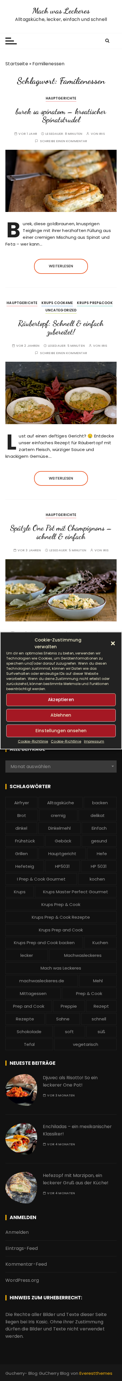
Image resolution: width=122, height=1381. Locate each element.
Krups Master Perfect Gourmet (75, 892)
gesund (99, 841)
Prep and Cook (28, 1006)
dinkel (21, 828)
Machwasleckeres (83, 955)
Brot (21, 815)
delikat (98, 815)
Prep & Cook (89, 993)
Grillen (21, 854)
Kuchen (100, 943)
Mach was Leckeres (61, 11)
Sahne (63, 1019)
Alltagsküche (60, 803)
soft (69, 1032)
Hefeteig (24, 866)
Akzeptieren (61, 700)
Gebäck (63, 841)
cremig (58, 815)
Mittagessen (33, 993)
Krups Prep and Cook (61, 930)
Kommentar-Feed (26, 1264)
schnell (99, 1019)
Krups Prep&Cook (94, 302)
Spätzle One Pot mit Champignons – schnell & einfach (61, 532)
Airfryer (21, 803)
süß (101, 1032)
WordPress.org (22, 1280)
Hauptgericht (62, 854)
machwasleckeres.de (41, 981)
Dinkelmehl (59, 828)
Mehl (98, 981)
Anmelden (17, 1232)
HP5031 (62, 866)
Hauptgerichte (61, 98)
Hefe (102, 854)
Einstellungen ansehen (61, 731)
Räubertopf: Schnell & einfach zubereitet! (61, 328)
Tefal (29, 1044)
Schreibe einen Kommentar (63, 141)
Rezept (101, 1006)
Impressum (94, 741)
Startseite (16, 63)
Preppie (69, 1006)
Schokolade (29, 1032)
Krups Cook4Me (57, 302)
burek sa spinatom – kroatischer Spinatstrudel (61, 116)
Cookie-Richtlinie (33, 741)
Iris (102, 133)
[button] (113, 643)
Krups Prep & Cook (60, 904)
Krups (20, 892)
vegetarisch (85, 1044)
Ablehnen (61, 715)
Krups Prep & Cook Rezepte (61, 917)
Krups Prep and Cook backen (44, 943)
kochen (97, 879)
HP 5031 (99, 866)
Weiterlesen (61, 266)
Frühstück (25, 841)
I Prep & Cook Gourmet (41, 879)
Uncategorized (61, 310)
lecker (26, 955)
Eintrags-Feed (21, 1248)
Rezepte (25, 1019)
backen (100, 803)
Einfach (99, 828)
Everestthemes (95, 1373)
